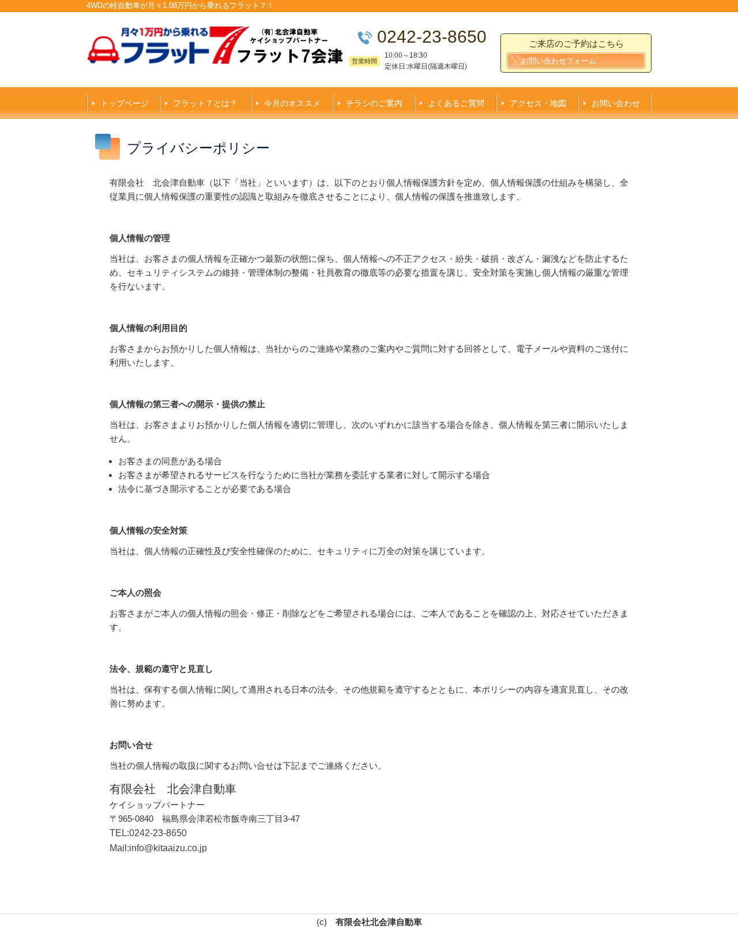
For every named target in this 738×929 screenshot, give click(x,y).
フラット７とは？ (205, 103)
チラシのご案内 (374, 103)
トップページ (124, 103)
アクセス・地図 (538, 103)
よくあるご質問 (456, 103)
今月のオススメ (292, 103)
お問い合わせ (616, 103)
